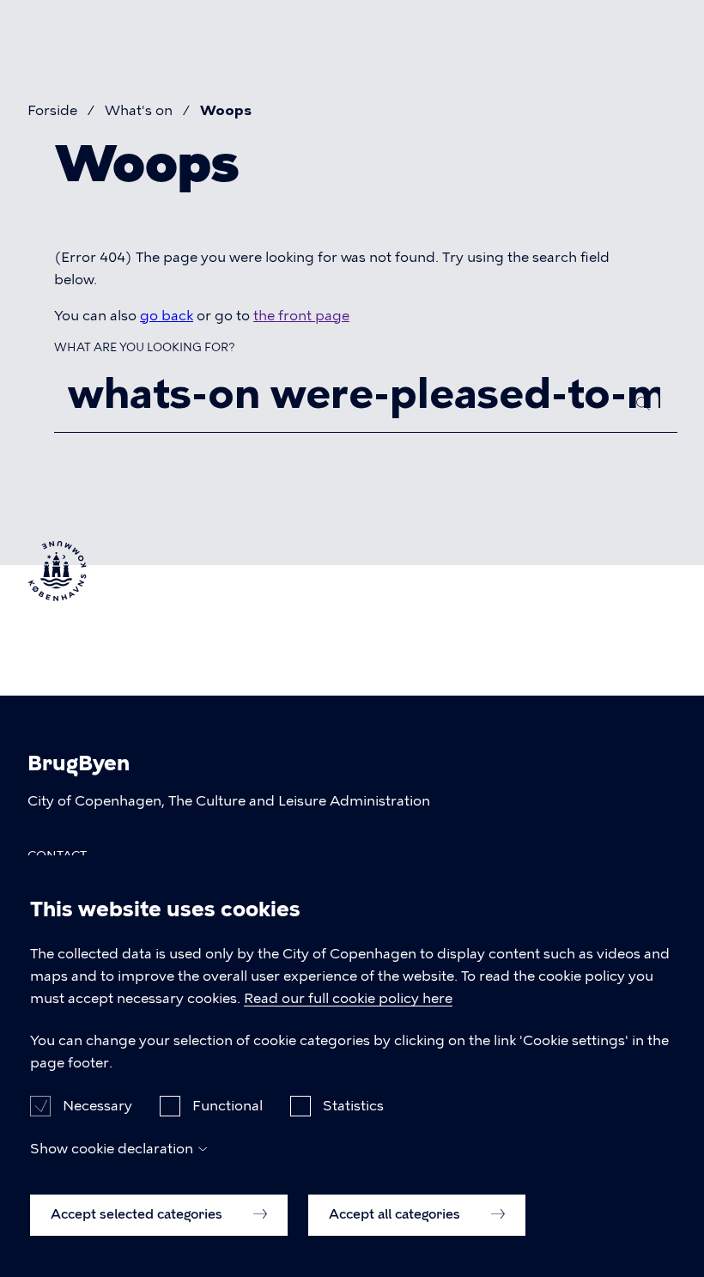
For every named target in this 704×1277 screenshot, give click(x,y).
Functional (227, 1106)
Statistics (353, 1106)
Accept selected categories (138, 1214)
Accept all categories (396, 1214)
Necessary (97, 1106)
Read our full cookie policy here (348, 998)
